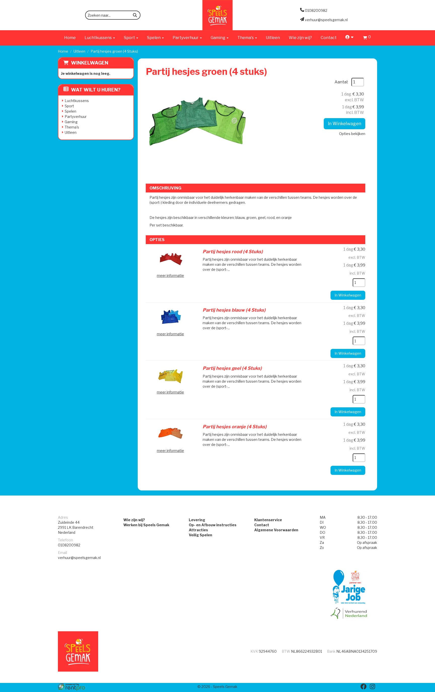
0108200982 (69, 545)
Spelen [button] (154, 37)
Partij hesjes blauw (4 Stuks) (234, 310)
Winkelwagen (89, 63)
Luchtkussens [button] (99, 37)
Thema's (72, 127)
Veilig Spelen (200, 535)
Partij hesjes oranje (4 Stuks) (235, 426)
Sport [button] (130, 37)
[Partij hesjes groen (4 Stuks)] (196, 128)
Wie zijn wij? (300, 37)
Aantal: (341, 82)
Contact (329, 37)
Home (70, 37)
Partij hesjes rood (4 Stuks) (233, 251)
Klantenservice (268, 520)
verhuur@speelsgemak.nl (79, 557)
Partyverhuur (76, 116)
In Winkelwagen (344, 123)
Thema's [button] (246, 37)
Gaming (71, 122)
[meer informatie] (170, 259)
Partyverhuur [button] (186, 37)
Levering (197, 520)
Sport (69, 106)
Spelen (70, 111)
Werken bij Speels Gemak (146, 525)
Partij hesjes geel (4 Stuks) (232, 368)
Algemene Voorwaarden (276, 530)
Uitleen (273, 37)
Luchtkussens (77, 100)
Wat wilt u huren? (96, 90)
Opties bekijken (352, 133)
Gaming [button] (218, 37)
